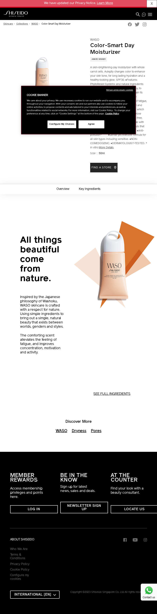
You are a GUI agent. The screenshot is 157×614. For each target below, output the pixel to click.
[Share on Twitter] (137, 25)
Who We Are (19, 549)
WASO (61, 431)
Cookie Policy (19, 569)
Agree (91, 124)
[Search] (138, 15)
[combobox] (35, 595)
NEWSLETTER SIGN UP (84, 507)
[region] (78, 110)
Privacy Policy (20, 564)
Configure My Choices (61, 124)
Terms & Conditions (17, 556)
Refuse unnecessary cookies (119, 90)
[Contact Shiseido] (144, 15)
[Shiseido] (16, 14)
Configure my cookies (19, 577)
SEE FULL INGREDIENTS (111, 394)
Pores (96, 431)
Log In (34, 509)
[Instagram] (144, 25)
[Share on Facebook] (130, 25)
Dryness (79, 431)
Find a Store (102, 167)
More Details (106, 147)
